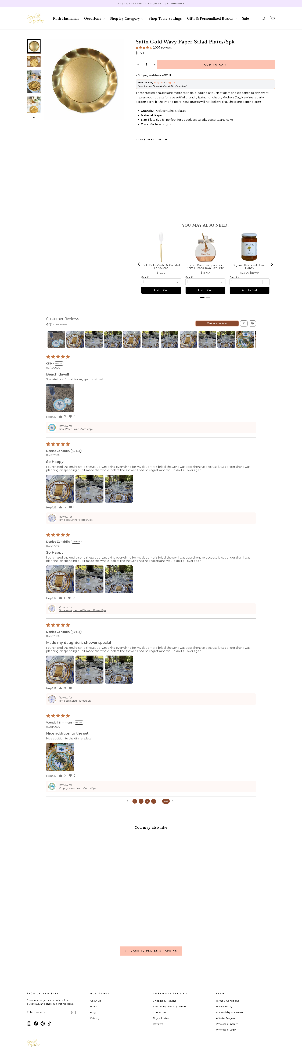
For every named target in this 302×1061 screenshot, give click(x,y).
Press (93, 1006)
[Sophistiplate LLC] (35, 18)
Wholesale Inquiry (227, 1023)
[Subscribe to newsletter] (73, 1012)
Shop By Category (125, 18)
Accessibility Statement (230, 1012)
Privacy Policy (224, 1006)
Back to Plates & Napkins (153, 950)
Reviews (158, 1023)
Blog (93, 1012)
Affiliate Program (226, 1018)
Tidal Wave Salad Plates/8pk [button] (76, 429)
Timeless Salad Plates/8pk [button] (75, 700)
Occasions (93, 18)
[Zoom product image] (84, 79)
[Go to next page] (174, 801)
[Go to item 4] (113, 339)
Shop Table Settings (165, 18)
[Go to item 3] (94, 339)
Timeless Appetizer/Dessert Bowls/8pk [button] (82, 610)
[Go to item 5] (132, 339)
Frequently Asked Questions (170, 1006)
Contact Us (159, 1012)
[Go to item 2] (75, 339)
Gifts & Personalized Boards (210, 18)
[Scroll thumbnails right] (251, 339)
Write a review (217, 323)
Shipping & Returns (164, 1000)
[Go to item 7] (169, 339)
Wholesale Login (226, 1029)
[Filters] (243, 323)
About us (95, 1000)
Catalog (94, 1018)
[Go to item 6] (150, 339)
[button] (263, 18)
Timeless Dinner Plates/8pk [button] (75, 519)
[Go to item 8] (188, 339)
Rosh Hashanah (66, 18)
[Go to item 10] (226, 339)
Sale (245, 18)
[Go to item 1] (56, 339)
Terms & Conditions (227, 1000)
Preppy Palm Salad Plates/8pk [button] (77, 788)
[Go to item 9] (207, 339)
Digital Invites (161, 1018)
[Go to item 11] (245, 339)
